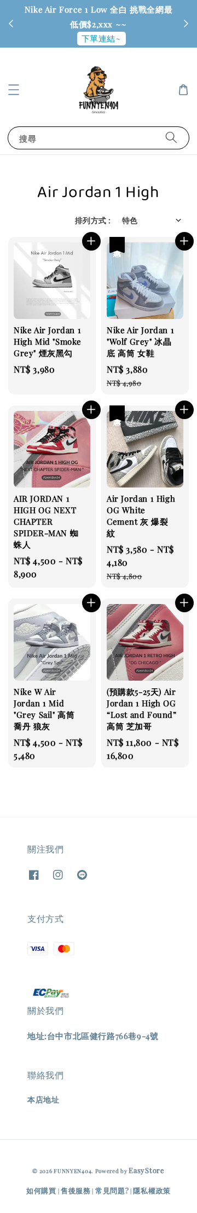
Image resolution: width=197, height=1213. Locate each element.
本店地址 (43, 1099)
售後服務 (76, 1190)
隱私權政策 (152, 1190)
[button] (14, 90)
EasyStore (146, 1170)
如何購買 (41, 1190)
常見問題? (112, 1190)
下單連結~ (101, 38)
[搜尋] (171, 137)
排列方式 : (93, 220)
